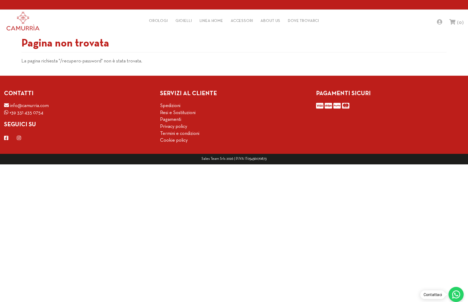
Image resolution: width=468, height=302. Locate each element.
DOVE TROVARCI (303, 21)
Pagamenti (170, 119)
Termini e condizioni (179, 133)
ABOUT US (270, 21)
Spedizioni (170, 106)
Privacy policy (173, 126)
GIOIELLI (184, 21)
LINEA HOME (211, 21)
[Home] (23, 21)
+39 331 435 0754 (25, 113)
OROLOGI (158, 21)
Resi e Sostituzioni (178, 113)
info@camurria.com (29, 106)
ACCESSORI (242, 21)
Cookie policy (174, 140)
